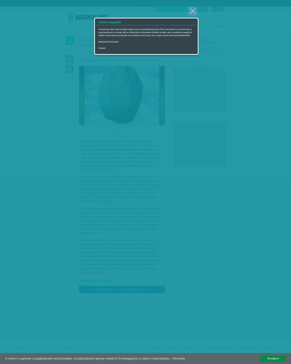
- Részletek (178, 358)
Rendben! (273, 358)
